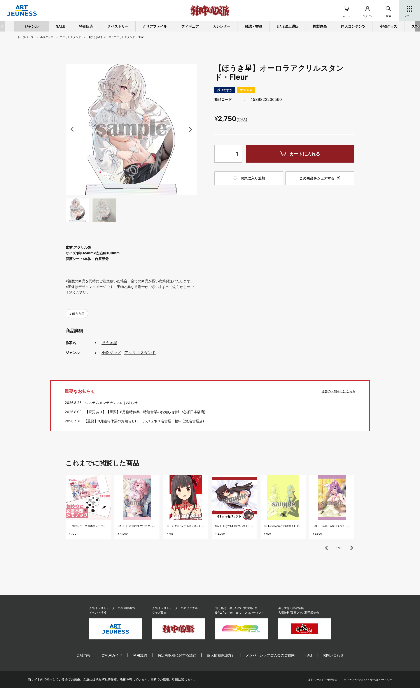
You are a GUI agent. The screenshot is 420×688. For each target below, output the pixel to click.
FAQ (308, 655)
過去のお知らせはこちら (338, 391)
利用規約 (140, 655)
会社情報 (84, 655)
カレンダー (222, 26)
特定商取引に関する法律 (177, 655)
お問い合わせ (333, 655)
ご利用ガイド (111, 655)
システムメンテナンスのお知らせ (111, 402)
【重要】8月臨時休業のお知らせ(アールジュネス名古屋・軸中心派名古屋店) (144, 421)
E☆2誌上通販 (287, 26)
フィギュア (190, 26)
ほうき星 (77, 313)
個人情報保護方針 (221, 655)
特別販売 (86, 26)
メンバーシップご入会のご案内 (270, 655)
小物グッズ (111, 352)
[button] (417, 26)
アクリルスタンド (140, 352)
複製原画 (320, 26)
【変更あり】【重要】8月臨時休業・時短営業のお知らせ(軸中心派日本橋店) (145, 412)
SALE (60, 26)
